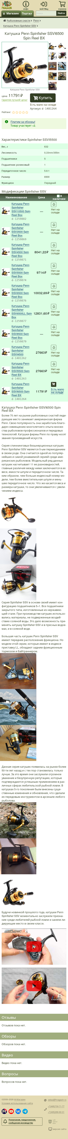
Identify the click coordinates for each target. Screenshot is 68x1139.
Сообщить (53, 204)
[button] (4, 1111)
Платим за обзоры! (23, 122)
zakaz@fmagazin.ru (57, 1099)
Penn (36, 20)
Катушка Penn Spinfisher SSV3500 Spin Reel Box (20, 229)
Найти (61, 13)
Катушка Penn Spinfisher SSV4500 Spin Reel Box (20, 250)
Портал (27, 13)
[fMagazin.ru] (7, 4)
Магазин (12, 13)
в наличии (59, 197)
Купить (45, 97)
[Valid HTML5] (51, 1121)
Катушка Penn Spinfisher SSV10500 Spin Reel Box (21, 209)
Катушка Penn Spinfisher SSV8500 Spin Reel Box (20, 331)
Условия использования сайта (17, 1103)
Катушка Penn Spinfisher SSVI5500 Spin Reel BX (21, 369)
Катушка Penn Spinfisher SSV (19, 25)
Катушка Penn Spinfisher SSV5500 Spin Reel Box (20, 270)
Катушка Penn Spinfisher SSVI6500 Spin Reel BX (21, 389)
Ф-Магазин (19, 1099)
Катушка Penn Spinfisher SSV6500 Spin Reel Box (20, 291)
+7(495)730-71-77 (56, 1106)
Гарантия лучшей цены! (14, 99)
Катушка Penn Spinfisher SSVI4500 (20, 350)
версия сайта (59, 1128)
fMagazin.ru (4, 20)
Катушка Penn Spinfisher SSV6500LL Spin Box (22, 311)
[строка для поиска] (46, 13)
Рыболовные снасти (18, 20)
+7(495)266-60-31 (56, 1111)
